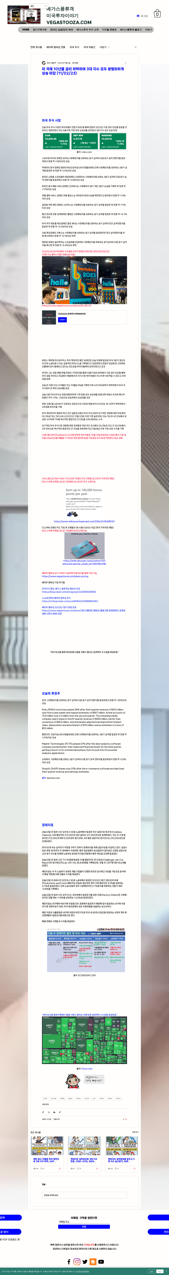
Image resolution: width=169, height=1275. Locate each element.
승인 (160, 1271)
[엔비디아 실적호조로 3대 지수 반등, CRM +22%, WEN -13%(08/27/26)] (84, 1146)
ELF (94, 1099)
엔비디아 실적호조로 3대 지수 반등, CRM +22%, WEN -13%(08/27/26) (84, 1160)
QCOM (53, 1099)
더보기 (103, 47)
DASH (102, 1099)
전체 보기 (135, 1132)
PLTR (45, 1099)
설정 (151, 1271)
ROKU (78, 1099)
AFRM (62, 1099)
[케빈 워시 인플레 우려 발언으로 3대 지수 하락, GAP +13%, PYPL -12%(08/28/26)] (47, 1146)
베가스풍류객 (60, 9)
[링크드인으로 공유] (54, 1112)
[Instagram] (76, 1261)
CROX (118, 1099)
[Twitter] (85, 1261)
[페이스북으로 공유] (43, 1112)
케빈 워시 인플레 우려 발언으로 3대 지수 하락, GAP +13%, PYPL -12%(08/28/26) (46, 1160)
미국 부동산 (89, 47)
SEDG (110, 1099)
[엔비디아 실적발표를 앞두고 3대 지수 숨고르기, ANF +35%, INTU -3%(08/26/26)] (121, 1146)
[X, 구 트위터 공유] (49, 1112)
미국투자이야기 (62, 15)
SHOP (87, 1099)
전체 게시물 (36, 47)
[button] (157, 13)
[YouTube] (101, 1261)
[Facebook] (68, 1261)
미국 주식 (74, 47)
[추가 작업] (125, 63)
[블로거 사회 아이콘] (93, 1261)
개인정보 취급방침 (82, 1271)
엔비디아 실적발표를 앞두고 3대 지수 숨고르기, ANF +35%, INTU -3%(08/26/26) (121, 1160)
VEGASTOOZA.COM (69, 22)
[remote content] (84, 96)
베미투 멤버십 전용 (56, 47)
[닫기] (166, 1271)
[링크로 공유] (60, 1112)
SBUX (70, 1099)
